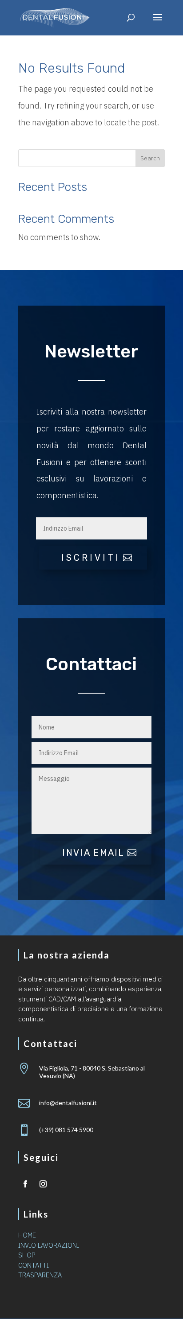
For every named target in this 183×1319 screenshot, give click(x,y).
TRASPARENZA (40, 1275)
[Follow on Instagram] (43, 1184)
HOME (27, 1235)
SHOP (27, 1255)
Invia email (93, 852)
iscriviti (90, 557)
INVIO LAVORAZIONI (48, 1245)
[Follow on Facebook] (25, 1184)
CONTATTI (33, 1265)
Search (150, 158)
